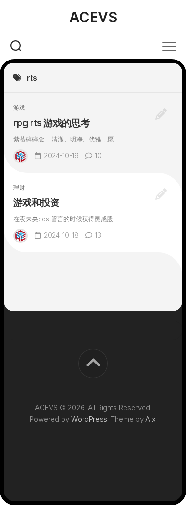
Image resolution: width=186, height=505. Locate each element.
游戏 (19, 107)
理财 (19, 187)
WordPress (89, 419)
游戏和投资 (36, 202)
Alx (150, 419)
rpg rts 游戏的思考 (51, 123)
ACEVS (93, 17)
